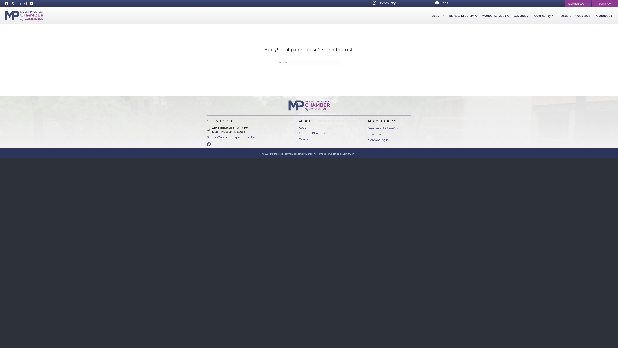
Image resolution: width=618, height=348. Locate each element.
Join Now (374, 134)
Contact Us (604, 16)
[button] (578, 3)
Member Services (494, 16)
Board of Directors (312, 133)
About (436, 16)
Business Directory (461, 16)
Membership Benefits (383, 128)
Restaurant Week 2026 (574, 16)
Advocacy (521, 16)
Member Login (378, 140)
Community (542, 16)
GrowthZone (349, 153)
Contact (305, 139)
